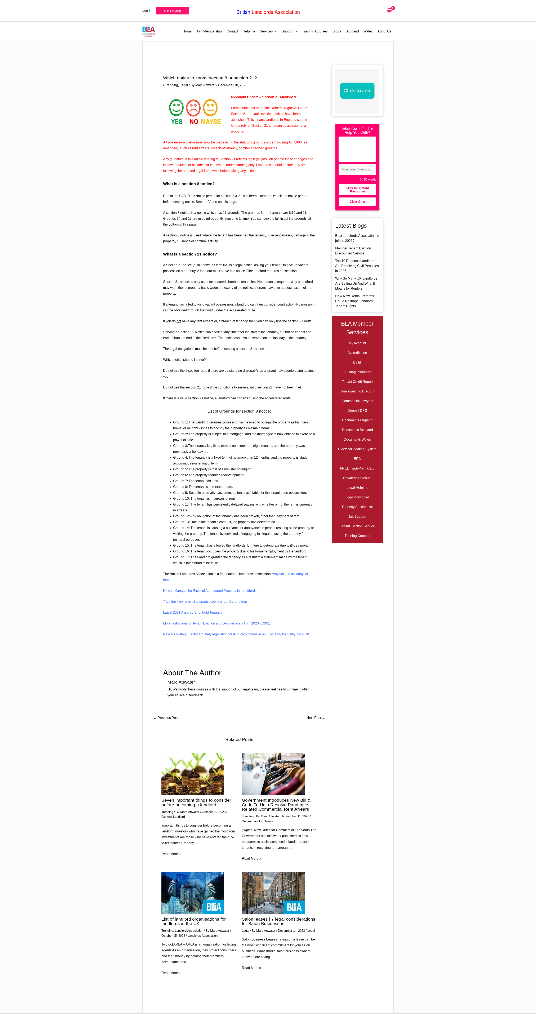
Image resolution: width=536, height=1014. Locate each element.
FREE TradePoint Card (357, 468)
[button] (172, 10)
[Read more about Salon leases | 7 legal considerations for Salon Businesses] (273, 892)
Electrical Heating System (357, 449)
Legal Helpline (357, 487)
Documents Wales (357, 439)
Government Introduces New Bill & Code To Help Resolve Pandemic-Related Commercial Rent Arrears (276, 805)
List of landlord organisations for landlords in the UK (193, 921)
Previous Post (165, 718)
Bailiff (357, 362)
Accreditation (357, 353)
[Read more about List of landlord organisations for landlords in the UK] (192, 892)
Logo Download (357, 497)
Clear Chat (357, 201)
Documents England (357, 420)
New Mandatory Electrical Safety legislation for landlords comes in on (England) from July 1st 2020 (236, 634)
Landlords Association (203, 935)
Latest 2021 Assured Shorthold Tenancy (192, 612)
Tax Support (357, 516)
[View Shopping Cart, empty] (389, 10)
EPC (357, 459)
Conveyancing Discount (357, 391)
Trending (171, 85)
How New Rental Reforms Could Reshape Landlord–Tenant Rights (355, 301)
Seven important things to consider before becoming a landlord (196, 802)
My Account (357, 343)
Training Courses (357, 536)
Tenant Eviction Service (357, 526)
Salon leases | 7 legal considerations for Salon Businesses (278, 921)
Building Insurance (357, 372)
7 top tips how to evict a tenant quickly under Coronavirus (205, 601)
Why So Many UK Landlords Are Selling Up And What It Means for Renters (356, 283)
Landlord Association (189, 930)
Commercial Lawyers (357, 401)
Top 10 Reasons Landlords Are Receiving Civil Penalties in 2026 (357, 266)
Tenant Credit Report (357, 381)
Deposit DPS (357, 410)
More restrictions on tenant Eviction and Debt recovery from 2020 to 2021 (217, 623)
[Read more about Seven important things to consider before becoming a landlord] (192, 773)
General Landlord (173, 816)
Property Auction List (357, 507)
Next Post (316, 718)
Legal (184, 85)
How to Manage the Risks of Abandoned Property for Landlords (209, 590)
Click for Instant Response (357, 189)
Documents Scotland (357, 430)
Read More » (171, 854)
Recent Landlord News (257, 821)
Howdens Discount (357, 478)
